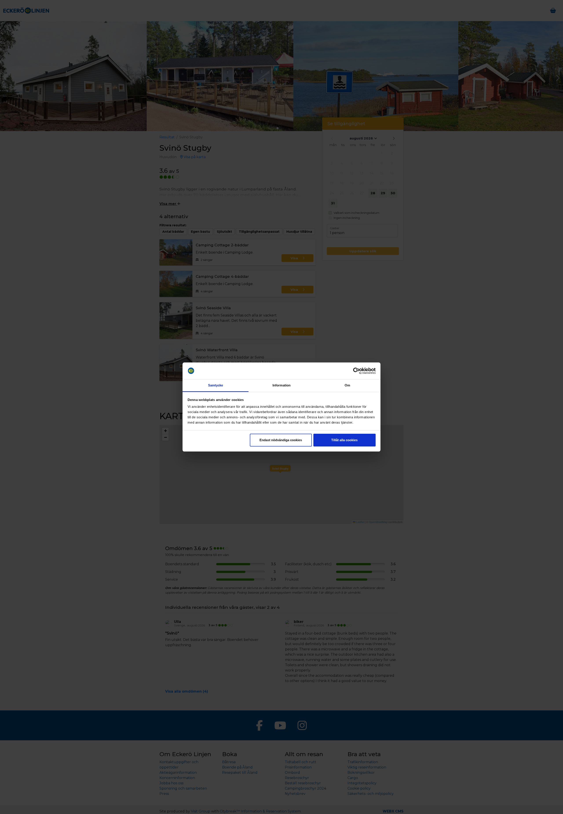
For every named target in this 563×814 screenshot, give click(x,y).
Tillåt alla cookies (344, 440)
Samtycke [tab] (215, 385)
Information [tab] (281, 385)
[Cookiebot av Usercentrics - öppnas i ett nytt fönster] (356, 371)
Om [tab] (347, 385)
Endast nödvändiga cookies (281, 440)
